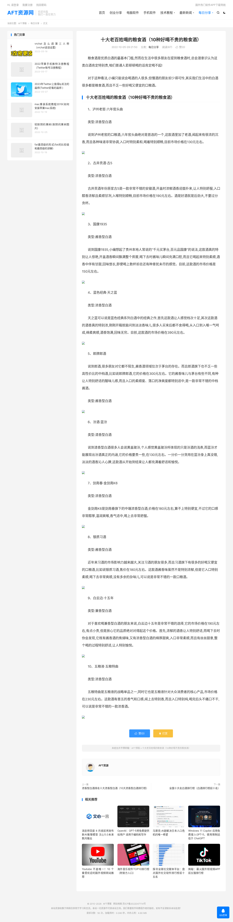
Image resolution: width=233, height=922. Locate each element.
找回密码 (41, 4)
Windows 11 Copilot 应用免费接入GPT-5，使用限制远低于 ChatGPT (204, 834)
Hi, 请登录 (13, 4)
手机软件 (149, 13)
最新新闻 (185, 13)
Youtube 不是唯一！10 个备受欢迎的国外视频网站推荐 (98, 872)
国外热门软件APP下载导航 (210, 4)
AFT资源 (103, 765)
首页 (102, 13)
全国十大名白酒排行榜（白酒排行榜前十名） (194, 788)
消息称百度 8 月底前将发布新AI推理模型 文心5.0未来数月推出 (98, 834)
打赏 (163, 733)
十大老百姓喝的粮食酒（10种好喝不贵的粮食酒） (151, 39)
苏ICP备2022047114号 (134, 903)
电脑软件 (133, 13)
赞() (180, 47)
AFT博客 (22, 23)
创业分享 (116, 13)
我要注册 (27, 4)
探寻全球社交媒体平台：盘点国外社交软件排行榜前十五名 (169, 872)
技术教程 (166, 13)
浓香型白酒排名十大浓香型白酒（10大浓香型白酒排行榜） (115, 788)
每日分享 (205, 13)
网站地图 (117, 903)
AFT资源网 (20, 13)
